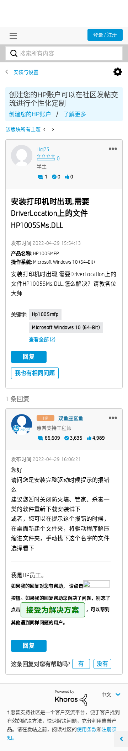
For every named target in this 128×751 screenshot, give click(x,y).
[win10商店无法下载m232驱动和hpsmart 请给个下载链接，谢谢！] (45, 129)
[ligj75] (21, 155)
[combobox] (64, 53)
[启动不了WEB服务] (52, 129)
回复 (29, 356)
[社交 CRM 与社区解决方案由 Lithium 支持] (71, 697)
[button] (113, 148)
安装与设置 (26, 72)
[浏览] (11, 35)
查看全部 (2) (42, 339)
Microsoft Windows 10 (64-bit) (66, 327)
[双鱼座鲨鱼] (21, 424)
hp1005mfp (45, 314)
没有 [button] (102, 663)
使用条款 (87, 729)
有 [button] (81, 663)
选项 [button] (117, 72)
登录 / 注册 (105, 35)
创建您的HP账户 (30, 114)
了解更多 (74, 114)
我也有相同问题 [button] (35, 373)
